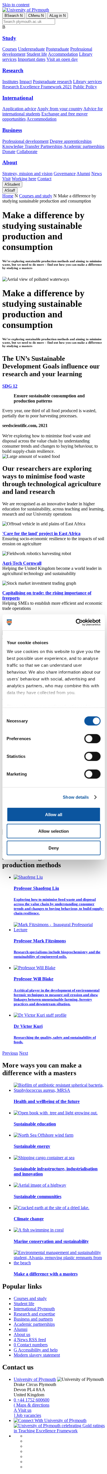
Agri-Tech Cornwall (21, 563)
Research (12, 70)
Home (7, 195)
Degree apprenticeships (71, 141)
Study (9, 38)
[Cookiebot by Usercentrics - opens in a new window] (76, 622)
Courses (9, 49)
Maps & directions (31, 1405)
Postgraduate (57, 49)
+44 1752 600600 (31, 1399)
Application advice (19, 108)
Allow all (53, 814)
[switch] (92, 738)
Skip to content (15, 4)
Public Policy (85, 86)
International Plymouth (34, 1308)
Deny (54, 847)
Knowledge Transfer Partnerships (32, 146)
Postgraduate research (52, 81)
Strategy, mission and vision (27, 173)
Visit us (22, 1410)
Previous (10, 1053)
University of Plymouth (35, 1379)
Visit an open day (62, 59)
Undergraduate (31, 49)
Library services (87, 81)
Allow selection (53, 831)
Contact (44, 178)
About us (22, 1334)
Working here (24, 178)
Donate (8, 151)
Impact (25, 81)
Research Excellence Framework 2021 (37, 86)
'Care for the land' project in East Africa (41, 533)
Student (12, 184)
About (9, 162)
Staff (10, 190)
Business (12, 130)
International (17, 98)
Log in (57, 15)
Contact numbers (31, 1344)
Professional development (25, 141)
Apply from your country (59, 108)
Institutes (10, 81)
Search (14, 15)
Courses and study (35, 195)
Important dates (31, 59)
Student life (37, 54)
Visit (6, 178)
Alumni (83, 173)
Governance (65, 173)
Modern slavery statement (37, 1355)
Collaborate (27, 151)
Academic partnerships (83, 146)
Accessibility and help (36, 1349)
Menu (36, 15)
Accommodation (63, 54)
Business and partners (33, 1319)
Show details (76, 797)
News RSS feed (30, 1339)
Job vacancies (27, 1415)
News (96, 173)
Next (23, 1053)
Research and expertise (34, 1313)
